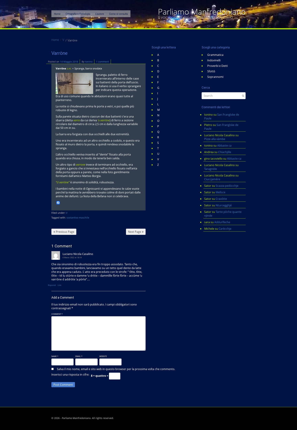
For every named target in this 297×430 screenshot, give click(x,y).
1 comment (102, 61)
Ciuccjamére (212, 179)
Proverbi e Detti (217, 66)
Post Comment (63, 385)
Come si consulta (118, 13)
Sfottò (211, 71)
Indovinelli (214, 60)
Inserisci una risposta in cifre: (70, 374)
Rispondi (52, 285)
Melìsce (220, 192)
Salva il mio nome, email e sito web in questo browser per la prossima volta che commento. (116, 369)
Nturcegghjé (224, 205)
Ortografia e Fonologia (78, 13)
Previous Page (65, 232)
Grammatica (215, 55)
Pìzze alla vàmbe (214, 139)
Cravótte (221, 199)
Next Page (134, 232)
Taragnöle (210, 169)
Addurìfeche (222, 222)
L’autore (99, 13)
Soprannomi (215, 77)
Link (59, 285)
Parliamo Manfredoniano (202, 12)
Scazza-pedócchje (227, 186)
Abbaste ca (224, 145)
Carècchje (225, 229)
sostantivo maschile (78, 217)
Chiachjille (224, 152)
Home (57, 13)
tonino (88, 61)
